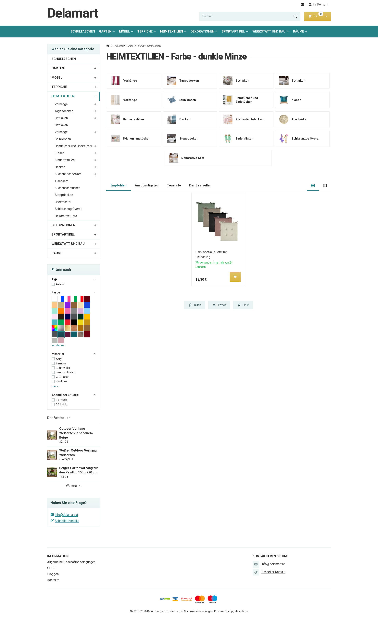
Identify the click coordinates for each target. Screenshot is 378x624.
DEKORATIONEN (202, 31)
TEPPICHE (145, 31)
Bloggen (53, 574)
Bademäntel (63, 202)
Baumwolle (63, 367)
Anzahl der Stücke (65, 395)
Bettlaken (61, 118)
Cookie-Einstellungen (200, 611)
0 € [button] (317, 16)
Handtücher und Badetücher (73, 146)
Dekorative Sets (66, 216)
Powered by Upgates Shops (231, 611)
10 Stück (61, 404)
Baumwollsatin (65, 372)
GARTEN (105, 31)
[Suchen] (295, 16)
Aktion (60, 284)
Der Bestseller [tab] (200, 185)
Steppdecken (64, 195)
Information (58, 556)
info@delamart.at (66, 515)
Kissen (59, 153)
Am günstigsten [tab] (146, 185)
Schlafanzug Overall (68, 209)
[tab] (313, 185)
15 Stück (61, 399)
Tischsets (62, 181)
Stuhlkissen (63, 139)
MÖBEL (124, 31)
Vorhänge (61, 104)
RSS (183, 611)
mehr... (56, 386)
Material (58, 354)
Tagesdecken (64, 111)
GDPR (51, 568)
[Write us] (256, 572)
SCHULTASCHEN (83, 31)
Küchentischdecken (68, 174)
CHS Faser (62, 376)
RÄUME (298, 31)
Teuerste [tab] (174, 185)
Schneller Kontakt (67, 521)
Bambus (61, 363)
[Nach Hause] (107, 45)
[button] (326, 16)
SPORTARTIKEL (233, 31)
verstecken (58, 345)
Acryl (59, 358)
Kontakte (53, 580)
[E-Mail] (302, 4)
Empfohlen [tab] (118, 185)
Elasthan (61, 381)
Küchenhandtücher (67, 188)
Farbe (56, 292)
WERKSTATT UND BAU (268, 31)
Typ (54, 279)
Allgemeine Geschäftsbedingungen (71, 562)
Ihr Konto (319, 4)
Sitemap (174, 611)
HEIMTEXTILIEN (172, 33)
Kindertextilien (65, 160)
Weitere (71, 486)
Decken (60, 167)
